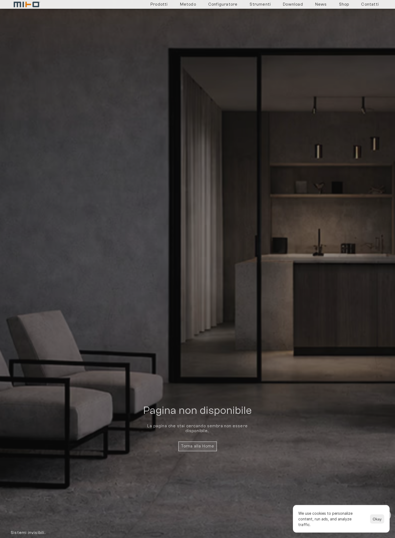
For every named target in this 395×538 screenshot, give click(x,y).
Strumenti (260, 4)
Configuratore (223, 4)
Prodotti (159, 4)
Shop (344, 4)
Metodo (188, 4)
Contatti (370, 4)
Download (293, 4)
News (321, 4)
